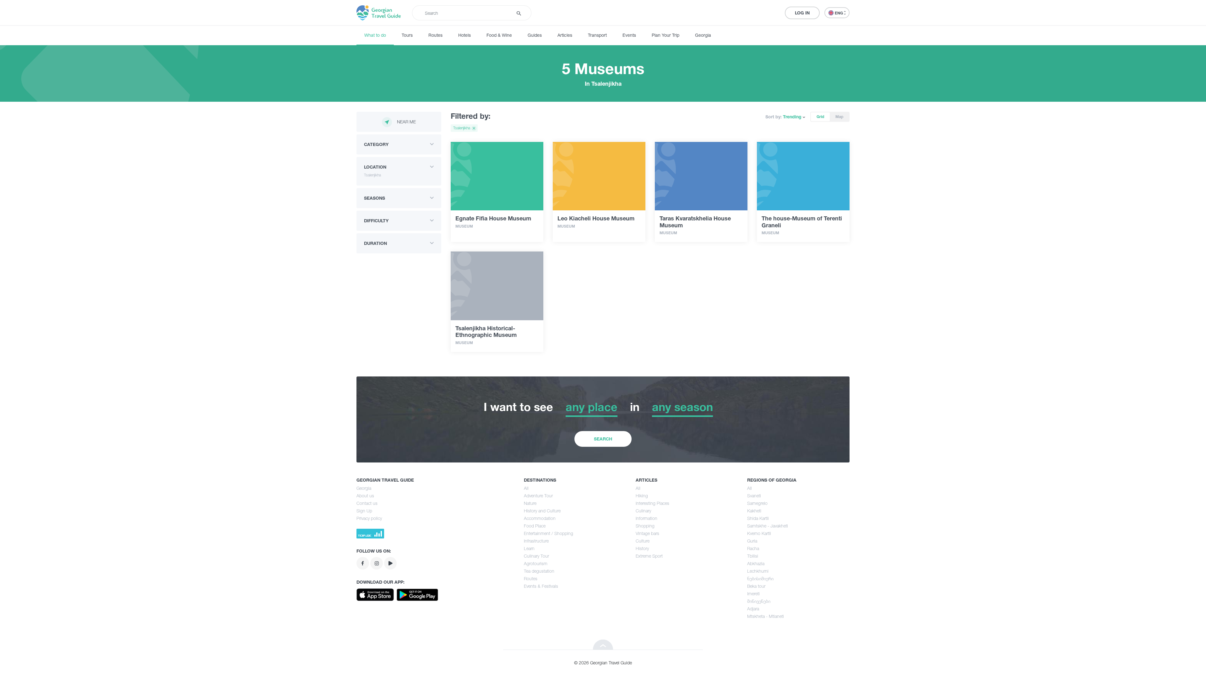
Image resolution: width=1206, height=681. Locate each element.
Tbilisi (752, 556)
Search (603, 438)
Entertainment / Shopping (548, 533)
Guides (535, 35)
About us (365, 495)
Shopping (645, 525)
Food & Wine (499, 35)
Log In (802, 12)
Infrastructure (536, 540)
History (642, 548)
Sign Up (364, 510)
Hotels (464, 35)
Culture (642, 540)
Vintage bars (647, 533)
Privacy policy (369, 518)
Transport (597, 35)
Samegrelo (757, 503)
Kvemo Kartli (759, 533)
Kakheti (754, 510)
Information (646, 518)
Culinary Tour (536, 556)
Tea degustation (539, 571)
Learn (529, 548)
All (526, 488)
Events (629, 35)
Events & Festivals (541, 586)
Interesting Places (652, 503)
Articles (564, 35)
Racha (753, 548)
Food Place (535, 525)
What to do (375, 35)
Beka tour (756, 586)
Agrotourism (535, 563)
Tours (407, 35)
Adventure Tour (538, 495)
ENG (839, 13)
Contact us (367, 503)
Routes (435, 35)
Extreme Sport (649, 556)
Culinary (643, 510)
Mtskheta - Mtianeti (765, 616)
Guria (752, 540)
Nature (530, 503)
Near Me (406, 121)
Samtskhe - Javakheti (767, 525)
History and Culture (542, 510)
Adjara (753, 608)
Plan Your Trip (665, 35)
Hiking (642, 495)
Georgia (703, 35)
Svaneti (754, 495)
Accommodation (540, 518)
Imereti (753, 593)
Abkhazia (755, 563)
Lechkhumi (758, 571)
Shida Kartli (758, 518)
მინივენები (758, 601)
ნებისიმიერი (760, 578)
